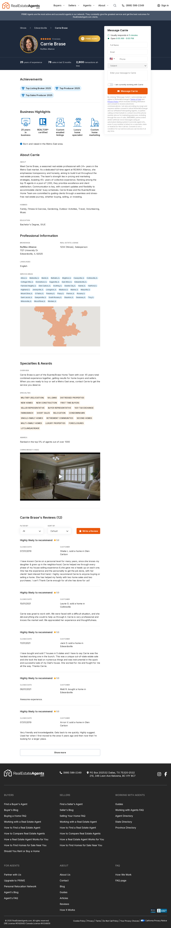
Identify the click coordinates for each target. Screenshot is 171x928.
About (101, 5)
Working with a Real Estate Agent (22, 821)
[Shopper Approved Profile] (153, 911)
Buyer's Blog (11, 810)
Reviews (64, 904)
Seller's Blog (66, 810)
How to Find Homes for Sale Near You (25, 845)
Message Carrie (129, 91)
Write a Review (90, 531)
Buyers (57, 5)
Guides (119, 804)
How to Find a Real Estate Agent (22, 827)
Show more (60, 752)
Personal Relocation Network (20, 886)
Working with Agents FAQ (129, 810)
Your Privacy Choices (129, 921)
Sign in (165, 5)
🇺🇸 (111, 58)
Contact (64, 880)
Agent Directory (124, 815)
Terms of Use (135, 99)
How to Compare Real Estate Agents (24, 833)
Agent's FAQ (11, 898)
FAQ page (120, 880)
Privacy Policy (113, 102)
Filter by (24, 526)
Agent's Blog (11, 892)
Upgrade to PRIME (14, 880)
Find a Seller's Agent (71, 804)
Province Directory (125, 827)
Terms (98, 921)
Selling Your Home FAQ (72, 815)
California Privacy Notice (156, 920)
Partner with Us (12, 874)
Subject (113, 66)
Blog (62, 886)
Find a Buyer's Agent (15, 804)
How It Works (67, 909)
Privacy (90, 921)
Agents (87, 5)
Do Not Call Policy (110, 921)
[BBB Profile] (162, 911)
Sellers (72, 5)
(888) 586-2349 (135, 5)
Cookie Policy (79, 921)
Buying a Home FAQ (15, 815)
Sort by (51, 526)
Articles (64, 898)
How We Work (123, 874)
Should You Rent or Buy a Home (22, 851)
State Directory (123, 821)
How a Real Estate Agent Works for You (26, 839)
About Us (65, 874)
